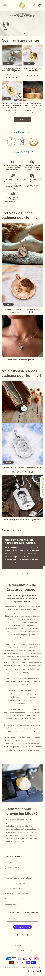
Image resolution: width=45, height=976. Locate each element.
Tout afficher (22, 119)
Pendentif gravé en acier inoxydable (21, 519)
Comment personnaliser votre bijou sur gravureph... (21, 541)
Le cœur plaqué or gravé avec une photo (33, 69)
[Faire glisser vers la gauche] (17, 573)
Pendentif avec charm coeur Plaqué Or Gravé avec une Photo (33, 105)
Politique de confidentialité (15, 971)
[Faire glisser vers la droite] (27, 573)
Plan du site (9, 862)
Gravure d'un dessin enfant (15, 883)
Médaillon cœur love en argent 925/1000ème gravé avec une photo (12, 70)
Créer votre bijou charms (14, 888)
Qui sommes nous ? (12, 868)
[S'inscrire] (35, 919)
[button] (4, 5)
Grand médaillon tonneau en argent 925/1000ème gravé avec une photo (22, 468)
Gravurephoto (15, 967)
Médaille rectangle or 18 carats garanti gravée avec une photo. (12, 105)
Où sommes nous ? (12, 873)
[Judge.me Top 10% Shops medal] (33, 141)
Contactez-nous (11, 904)
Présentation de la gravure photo (18, 878)
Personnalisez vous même (15, 899)
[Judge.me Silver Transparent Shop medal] (11, 141)
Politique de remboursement (31, 967)
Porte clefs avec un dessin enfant (18, 894)
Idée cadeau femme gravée (21, 360)
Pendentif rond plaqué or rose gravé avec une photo (22, 309)
